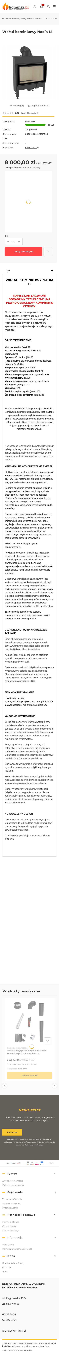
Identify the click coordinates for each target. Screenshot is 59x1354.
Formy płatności (10, 1222)
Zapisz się (12, 1132)
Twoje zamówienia (12, 1199)
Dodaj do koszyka (23, 251)
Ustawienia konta (11, 1203)
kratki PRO (31, 148)
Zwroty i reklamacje (12, 1181)
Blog (4, 1271)
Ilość (7, 236)
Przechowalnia (10, 1208)
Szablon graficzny (17, 1350)
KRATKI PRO (51, 19)
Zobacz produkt (29, 1075)
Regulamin (37, 1139)
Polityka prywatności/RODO (17, 1249)
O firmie (6, 1267)
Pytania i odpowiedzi (13, 1185)
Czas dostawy (9, 1226)
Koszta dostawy (10, 1230)
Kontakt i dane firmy (13, 1263)
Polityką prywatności (33, 1145)
